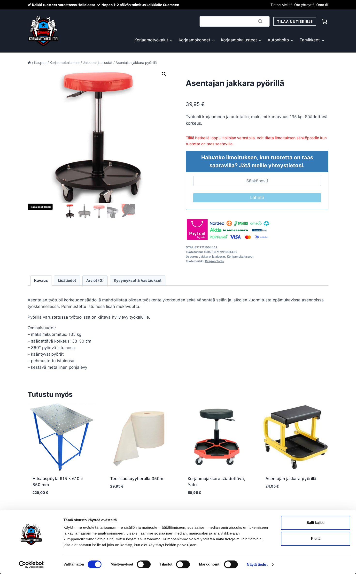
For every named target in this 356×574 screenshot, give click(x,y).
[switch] (144, 564)
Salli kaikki (316, 522)
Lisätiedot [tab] (67, 280)
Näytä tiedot (257, 564)
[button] (164, 74)
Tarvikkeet (310, 40)
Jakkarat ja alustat (212, 256)
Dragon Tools (214, 261)
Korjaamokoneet (194, 40)
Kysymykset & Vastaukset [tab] (138, 280)
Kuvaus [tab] (41, 280)
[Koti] (29, 63)
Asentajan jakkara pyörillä (290, 478)
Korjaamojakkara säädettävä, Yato (216, 481)
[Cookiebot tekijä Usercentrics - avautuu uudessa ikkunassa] (31, 564)
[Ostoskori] (324, 21)
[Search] (260, 21)
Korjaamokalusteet (239, 40)
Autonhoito (278, 40)
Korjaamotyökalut (151, 40)
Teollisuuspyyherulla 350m (136, 478)
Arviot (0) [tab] (95, 280)
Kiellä (315, 538)
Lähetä (257, 197)
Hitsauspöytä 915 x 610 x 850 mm (57, 481)
